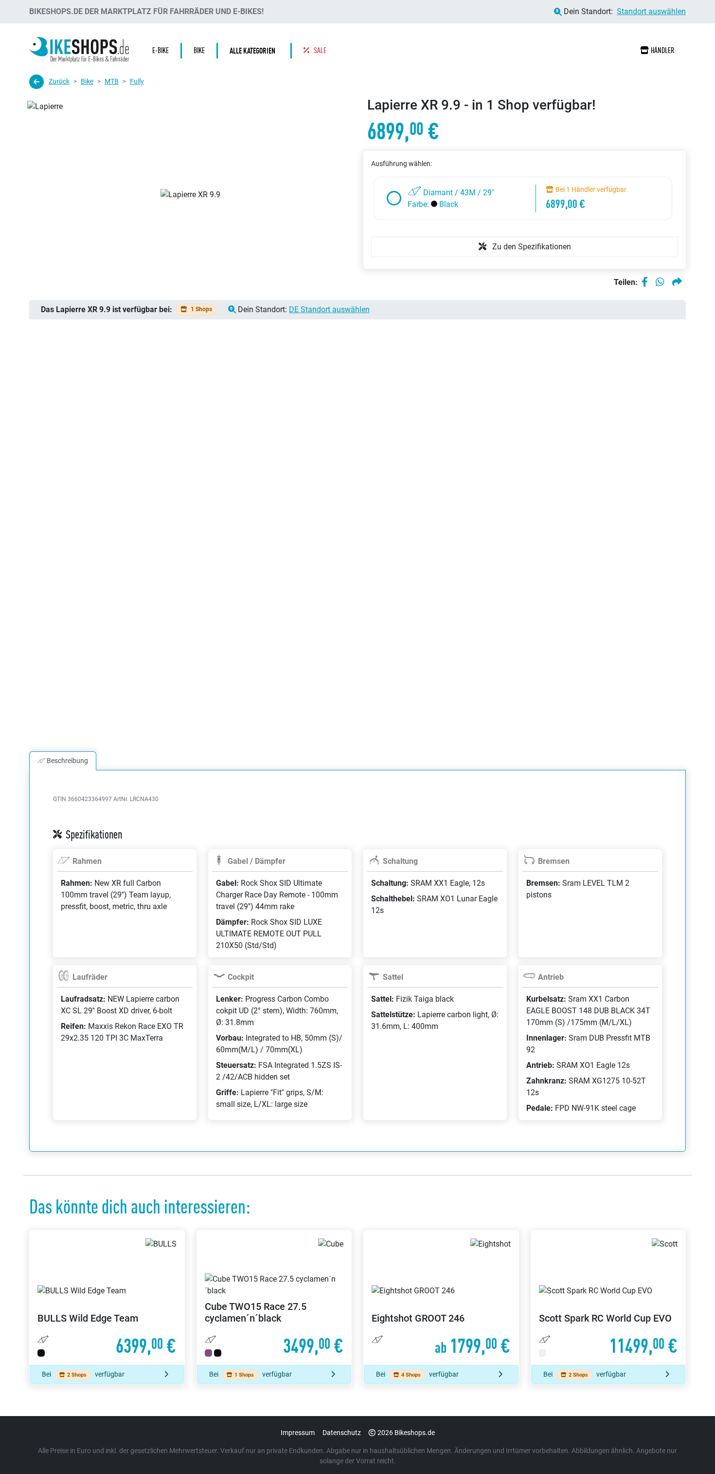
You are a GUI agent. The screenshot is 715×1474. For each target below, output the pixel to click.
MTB (112, 81)
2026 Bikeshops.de (406, 1433)
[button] (255, 50)
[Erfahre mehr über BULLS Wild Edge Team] (107, 1298)
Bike (87, 81)
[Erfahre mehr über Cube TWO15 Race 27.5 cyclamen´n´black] (274, 1298)
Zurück (59, 81)
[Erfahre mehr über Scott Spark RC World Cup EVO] (608, 1298)
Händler (662, 50)
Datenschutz (341, 1433)
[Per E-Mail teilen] (677, 282)
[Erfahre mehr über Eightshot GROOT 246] (441, 1298)
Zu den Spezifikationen (530, 246)
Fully (137, 81)
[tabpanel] (357, 972)
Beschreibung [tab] (67, 761)
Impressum (298, 1433)
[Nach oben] (688, 1447)
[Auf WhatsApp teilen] (660, 282)
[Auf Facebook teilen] (645, 282)
